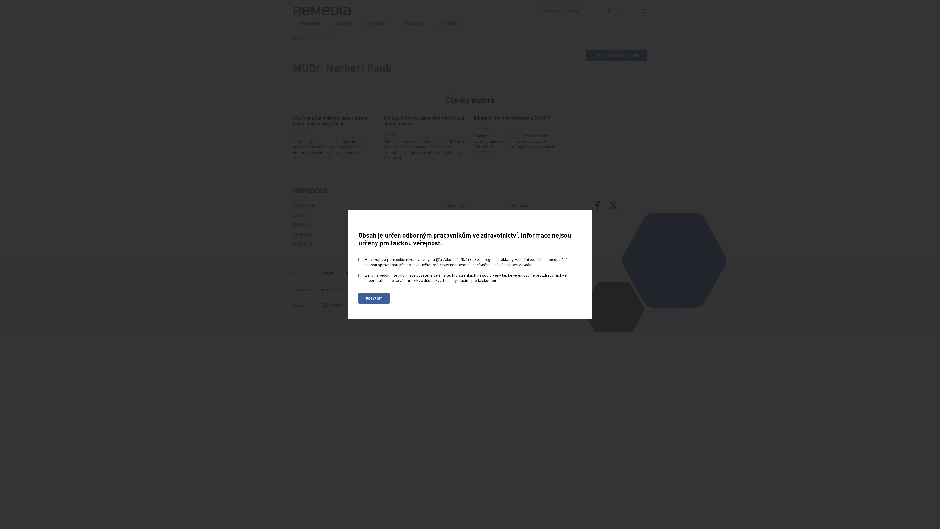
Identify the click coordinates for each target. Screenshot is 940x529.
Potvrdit (374, 298)
